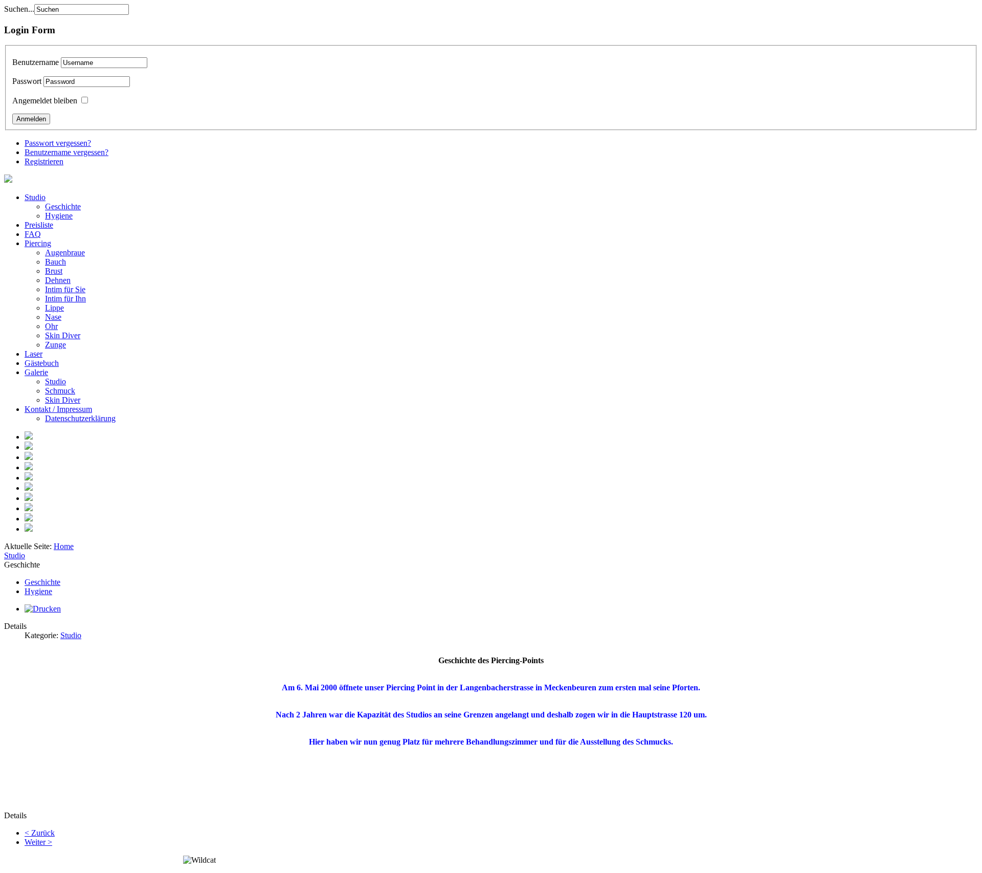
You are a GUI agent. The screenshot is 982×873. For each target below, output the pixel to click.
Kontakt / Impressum (58, 409)
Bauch (55, 261)
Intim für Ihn (65, 298)
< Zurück (40, 832)
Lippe (54, 307)
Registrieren (44, 161)
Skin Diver (62, 335)
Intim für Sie (65, 289)
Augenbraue (65, 252)
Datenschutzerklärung (80, 418)
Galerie (36, 372)
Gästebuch (42, 363)
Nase (53, 317)
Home (64, 546)
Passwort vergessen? (58, 143)
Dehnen (58, 280)
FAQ (33, 234)
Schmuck (60, 390)
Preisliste (39, 225)
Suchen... (19, 9)
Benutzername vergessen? (66, 152)
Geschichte (63, 206)
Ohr (51, 326)
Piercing (38, 243)
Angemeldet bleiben (44, 100)
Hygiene (59, 215)
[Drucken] (43, 608)
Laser (33, 354)
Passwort (26, 81)
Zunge (55, 344)
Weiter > (38, 842)
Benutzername (35, 62)
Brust (53, 271)
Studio (35, 197)
